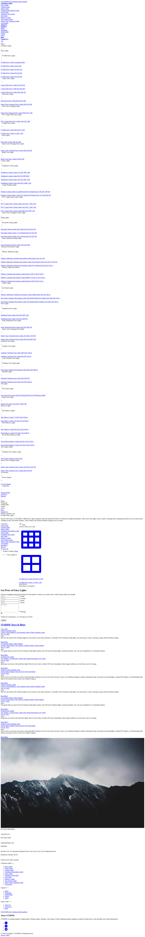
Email (21, 600)
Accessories (4, 543)
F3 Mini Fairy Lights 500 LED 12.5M (31, 579)
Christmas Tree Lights (7, 534)
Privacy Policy (5, 935)
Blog (2, 37)
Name (21, 596)
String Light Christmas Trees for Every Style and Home (18, 672)
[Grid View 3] (31, 551)
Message (22, 612)
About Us (4, 25)
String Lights (5, 529)
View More (4, 629)
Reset (16, 551)
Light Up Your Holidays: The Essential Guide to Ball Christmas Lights (23, 632)
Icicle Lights (4, 533)
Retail (2, 28)
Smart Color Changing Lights (10, 542)
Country (22, 598)
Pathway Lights (6, 538)
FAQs (3, 35)
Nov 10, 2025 (5, 634)
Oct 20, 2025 (5, 673)
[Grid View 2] (31, 575)
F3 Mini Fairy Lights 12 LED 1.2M (30, 582)
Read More (4, 642)
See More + (4, 545)
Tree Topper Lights (7, 540)
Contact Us (4, 39)
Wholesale (4, 30)
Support (3, 26)
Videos (3, 34)
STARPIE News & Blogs (13, 624)
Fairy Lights (4, 526)
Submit (4, 620)
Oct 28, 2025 (5, 660)
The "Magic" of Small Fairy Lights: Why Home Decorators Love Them (23, 658)
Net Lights (4, 536)
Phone (22, 602)
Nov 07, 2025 (5, 647)
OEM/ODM (4, 32)
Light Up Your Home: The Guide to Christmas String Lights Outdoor (22, 645)
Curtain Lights (5, 527)
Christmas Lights (6, 3)
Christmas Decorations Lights (10, 531)
